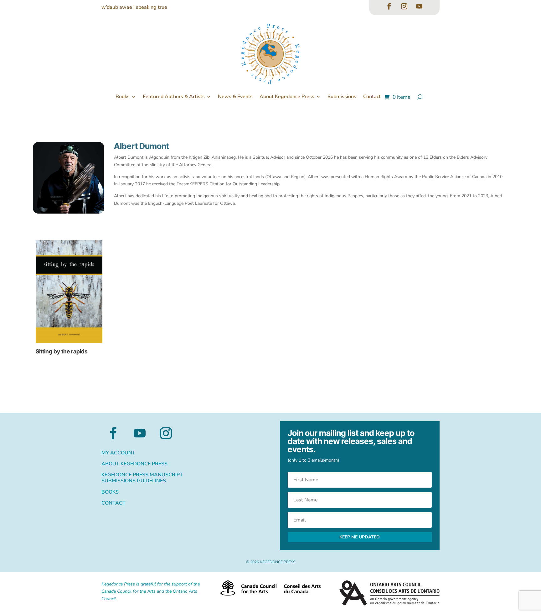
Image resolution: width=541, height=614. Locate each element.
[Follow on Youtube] (419, 6)
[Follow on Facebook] (389, 6)
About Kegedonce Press (287, 96)
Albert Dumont (141, 146)
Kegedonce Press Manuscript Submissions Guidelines (142, 478)
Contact (372, 96)
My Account (118, 453)
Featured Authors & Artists (174, 96)
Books (123, 96)
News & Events (235, 96)
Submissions (341, 96)
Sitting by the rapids (62, 351)
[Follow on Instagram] (404, 6)
